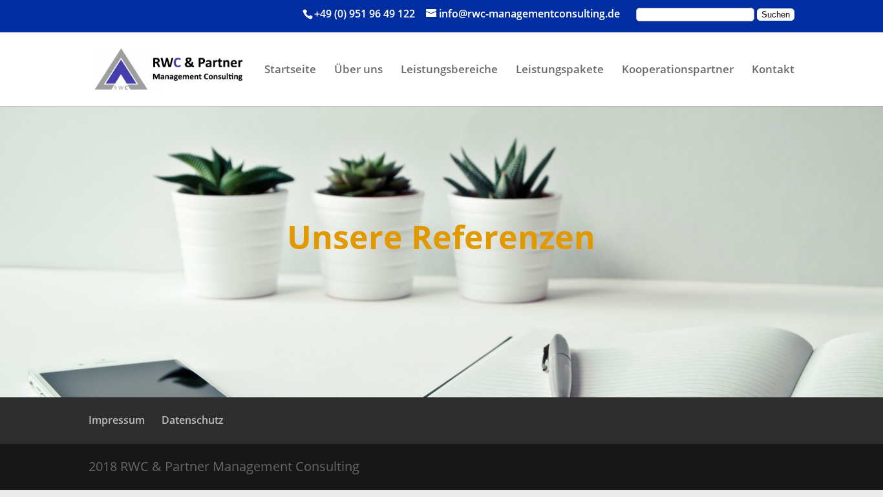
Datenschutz (193, 420)
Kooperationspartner (678, 70)
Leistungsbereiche (449, 70)
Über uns (358, 70)
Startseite (290, 70)
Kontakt (773, 70)
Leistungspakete (560, 70)
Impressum (117, 420)
